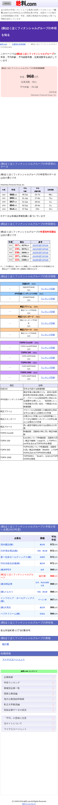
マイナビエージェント (13, 659)
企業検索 (8, 677)
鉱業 (42, 570)
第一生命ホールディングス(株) (16, 557)
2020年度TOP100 (40, 253)
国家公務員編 (10, 693)
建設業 (42, 545)
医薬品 (42, 614)
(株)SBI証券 (6, 584)
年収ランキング (12, 682)
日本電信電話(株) (9, 551)
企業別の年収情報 (19, 44)
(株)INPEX (6, 569)
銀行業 (5, 644)
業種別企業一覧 (12, 688)
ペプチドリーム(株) (10, 614)
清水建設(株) (7, 544)
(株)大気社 (6, 607)
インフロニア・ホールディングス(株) (17, 599)
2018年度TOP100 (40, 260)
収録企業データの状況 (15, 710)
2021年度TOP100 (40, 249)
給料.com (3, 44)
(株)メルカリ (7, 592)
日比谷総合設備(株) (10, 563)
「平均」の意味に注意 (15, 718)
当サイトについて (13, 723)
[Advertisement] (29, 129)
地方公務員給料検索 (14, 699)
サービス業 (42, 600)
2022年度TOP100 (40, 245)
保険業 (42, 557)
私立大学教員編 (12, 704)
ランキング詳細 (48, 289)
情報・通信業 (42, 551)
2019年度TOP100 (40, 256)
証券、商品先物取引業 (42, 584)
